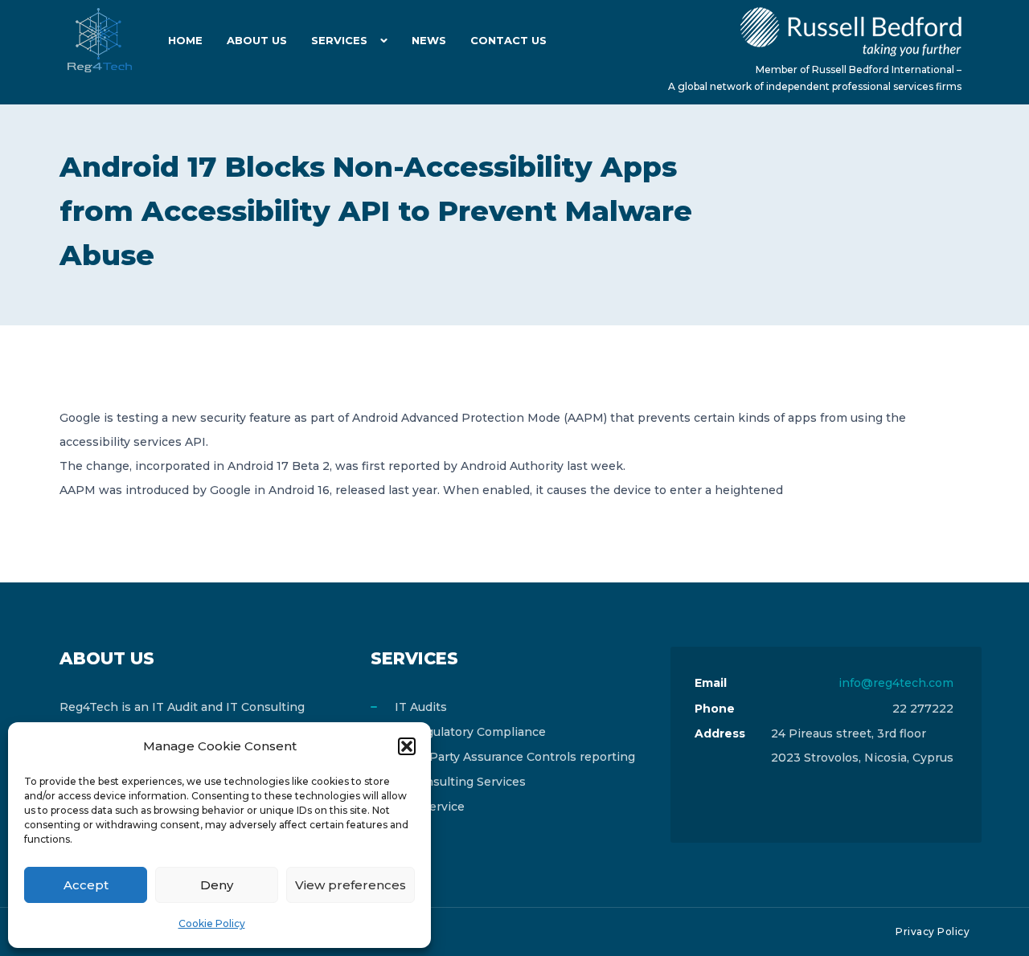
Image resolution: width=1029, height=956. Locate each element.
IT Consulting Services (460, 781)
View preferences (350, 885)
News (429, 40)
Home (185, 40)
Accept (86, 885)
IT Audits (421, 707)
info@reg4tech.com (895, 683)
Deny (216, 885)
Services (339, 40)
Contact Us (508, 40)
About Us (257, 40)
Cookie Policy (211, 923)
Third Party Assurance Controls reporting (515, 757)
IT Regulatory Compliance (470, 732)
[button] (407, 746)
